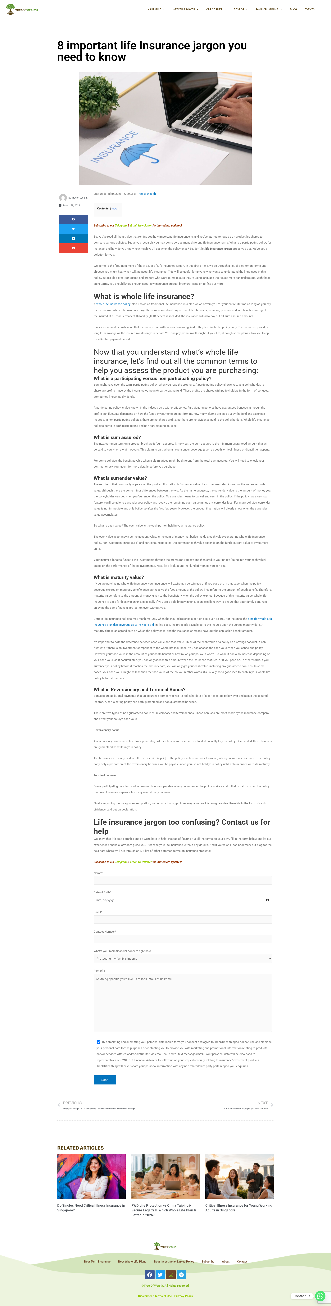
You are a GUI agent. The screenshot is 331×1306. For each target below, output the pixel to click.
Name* (98, 873)
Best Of (239, 9)
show (114, 208)
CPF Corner (214, 9)
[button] (73, 219)
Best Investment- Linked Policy (174, 1261)
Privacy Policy (183, 1296)
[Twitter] (160, 1274)
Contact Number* (105, 931)
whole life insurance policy (113, 304)
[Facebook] (150, 1274)
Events (310, 9)
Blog (293, 9)
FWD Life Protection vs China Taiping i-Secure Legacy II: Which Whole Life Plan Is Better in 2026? (164, 1210)
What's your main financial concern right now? (123, 951)
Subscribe (208, 1261)
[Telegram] (181, 1274)
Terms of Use (163, 1296)
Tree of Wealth (146, 193)
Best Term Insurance (97, 1261)
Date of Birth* (102, 892)
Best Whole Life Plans (132, 1261)
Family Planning (267, 9)
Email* (98, 912)
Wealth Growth (184, 9)
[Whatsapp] (320, 1296)
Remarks (99, 970)
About (225, 1261)
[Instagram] (171, 1274)
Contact (242, 1261)
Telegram (121, 225)
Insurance (154, 9)
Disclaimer (145, 1296)
